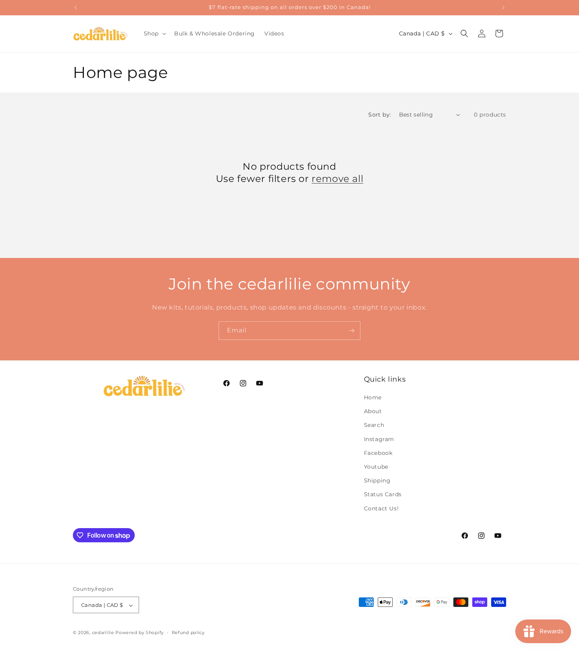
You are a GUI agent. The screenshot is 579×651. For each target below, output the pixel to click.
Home (373, 397)
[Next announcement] (503, 7)
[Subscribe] (351, 330)
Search (374, 425)
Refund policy (188, 632)
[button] (154, 33)
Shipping (377, 480)
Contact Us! (381, 508)
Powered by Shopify (139, 633)
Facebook (378, 452)
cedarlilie (103, 633)
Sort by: (379, 114)
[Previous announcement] (75, 7)
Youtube (376, 466)
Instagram (379, 439)
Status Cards (383, 494)
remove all (337, 178)
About (373, 411)
